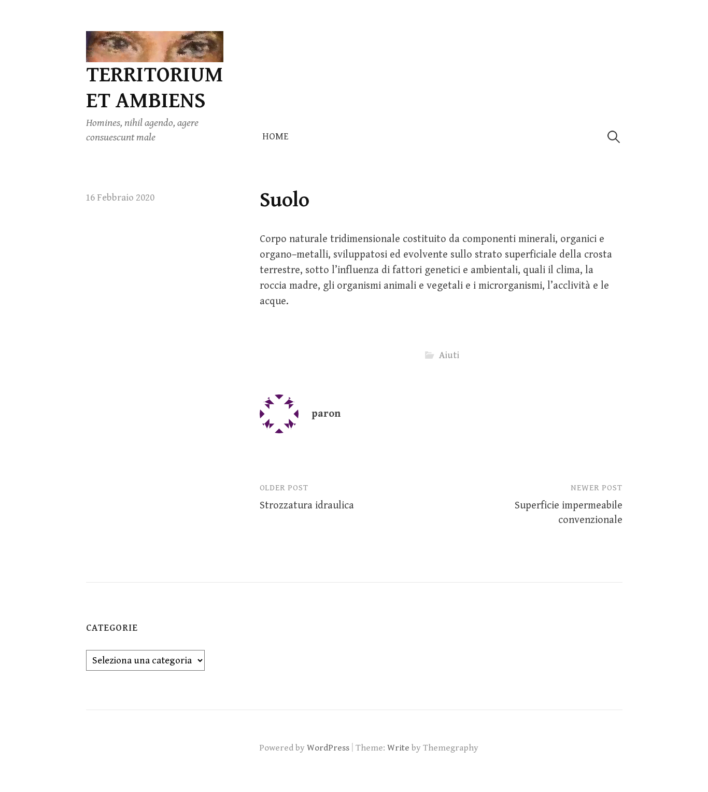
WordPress (328, 748)
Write (398, 748)
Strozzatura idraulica (307, 506)
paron (326, 414)
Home (275, 136)
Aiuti (449, 355)
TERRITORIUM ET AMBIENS (154, 88)
